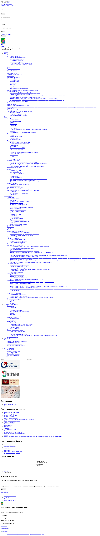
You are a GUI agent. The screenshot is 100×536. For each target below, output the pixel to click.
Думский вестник (14, 119)
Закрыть (3, 35)
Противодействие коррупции (15, 187)
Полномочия (13, 128)
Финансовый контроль (13, 273)
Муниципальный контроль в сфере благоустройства (24, 287)
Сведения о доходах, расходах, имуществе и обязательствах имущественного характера (33, 335)
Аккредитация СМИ (15, 159)
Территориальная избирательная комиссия (15, 405)
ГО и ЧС (6, 435)
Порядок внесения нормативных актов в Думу (22, 150)
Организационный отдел (16, 170)
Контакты (12, 131)
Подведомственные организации (16, 231)
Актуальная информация (13, 56)
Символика (10, 71)
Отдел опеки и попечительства (18, 224)
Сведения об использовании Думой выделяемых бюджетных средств (28, 129)
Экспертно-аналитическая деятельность (20, 325)
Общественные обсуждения (17, 242)
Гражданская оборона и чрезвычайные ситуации (20, 111)
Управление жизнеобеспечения (18, 204)
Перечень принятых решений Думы (19, 143)
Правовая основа (14, 176)
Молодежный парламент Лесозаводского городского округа (23, 190)
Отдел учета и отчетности (17, 173)
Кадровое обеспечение (13, 263)
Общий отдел (13, 215)
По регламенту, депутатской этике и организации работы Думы (27, 166)
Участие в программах (13, 238)
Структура (13, 125)
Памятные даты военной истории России (18, 105)
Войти (2, 13)
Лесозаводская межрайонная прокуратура (21, 94)
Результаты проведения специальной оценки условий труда (26, 181)
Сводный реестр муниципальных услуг (17, 341)
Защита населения (15, 112)
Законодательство (14, 318)
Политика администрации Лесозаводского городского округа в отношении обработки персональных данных (33, 436)
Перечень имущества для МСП (12, 453)
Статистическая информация (14, 293)
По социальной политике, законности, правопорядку (24, 162)
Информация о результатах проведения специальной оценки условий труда (30, 269)
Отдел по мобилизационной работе (19, 221)
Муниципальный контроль (14, 280)
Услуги (6, 339)
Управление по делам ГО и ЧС (18, 114)
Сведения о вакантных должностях (19, 265)
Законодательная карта (13, 355)
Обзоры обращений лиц (13, 354)
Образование (13, 83)
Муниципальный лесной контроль (19, 291)
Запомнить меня (6, 28)
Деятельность (10, 141)
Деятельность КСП (12, 321)
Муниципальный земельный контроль (20, 284)
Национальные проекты (13, 77)
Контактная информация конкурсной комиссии (22, 180)
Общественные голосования (14, 74)
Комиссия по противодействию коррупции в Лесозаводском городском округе (31, 262)
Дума (5, 117)
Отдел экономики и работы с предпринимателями (23, 205)
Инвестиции (7, 450)
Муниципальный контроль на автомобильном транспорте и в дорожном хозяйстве (32, 282)
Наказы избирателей (15, 139)
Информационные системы (14, 229)
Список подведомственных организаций (21, 232)
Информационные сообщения (18, 57)
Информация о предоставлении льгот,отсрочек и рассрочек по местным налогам (31, 297)
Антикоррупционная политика (18, 115)
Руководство (13, 124)
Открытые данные (12, 104)
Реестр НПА (13, 146)
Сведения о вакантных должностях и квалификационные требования (28, 179)
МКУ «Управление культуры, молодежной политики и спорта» (27, 279)
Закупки (12, 313)
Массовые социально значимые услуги (17, 347)
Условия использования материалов (13, 498)
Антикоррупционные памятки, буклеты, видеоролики (24, 251)
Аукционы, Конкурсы (9, 446)
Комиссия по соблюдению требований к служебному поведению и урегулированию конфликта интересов (38, 255)
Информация (10, 306)
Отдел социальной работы (17, 211)
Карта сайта (7, 497)
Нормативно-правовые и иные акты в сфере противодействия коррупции (29, 246)
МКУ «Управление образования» (19, 277)
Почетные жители (12, 70)
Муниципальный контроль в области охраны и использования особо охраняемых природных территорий (38, 286)
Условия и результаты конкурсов (18, 268)
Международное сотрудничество (19, 241)
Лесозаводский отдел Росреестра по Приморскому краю (25, 97)
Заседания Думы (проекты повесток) (20, 142)
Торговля (6, 448)
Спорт (11, 87)
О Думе (9, 118)
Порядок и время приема (13, 351)
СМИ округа (10, 76)
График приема (14, 138)
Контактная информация (16, 272)
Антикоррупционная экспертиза (18, 249)
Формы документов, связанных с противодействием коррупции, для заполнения (31, 252)
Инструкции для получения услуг (16, 345)
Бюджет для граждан (9, 422)
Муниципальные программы (17, 239)
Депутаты (9, 133)
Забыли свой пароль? (6, 34)
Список (12, 135)
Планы (12, 300)
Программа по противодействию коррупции (22, 248)
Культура (12, 84)
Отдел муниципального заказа (18, 210)
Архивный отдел (14, 217)
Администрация (8, 196)
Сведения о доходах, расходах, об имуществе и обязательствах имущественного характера (34, 253)
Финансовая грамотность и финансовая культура (17, 438)
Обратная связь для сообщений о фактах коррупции (24, 256)
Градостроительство (12, 102)
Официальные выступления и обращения (21, 63)
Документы (7, 338)
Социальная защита (15, 80)
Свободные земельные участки (12, 421)
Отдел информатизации (16, 218)
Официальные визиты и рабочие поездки (21, 64)
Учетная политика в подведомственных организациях (24, 234)
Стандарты (13, 320)
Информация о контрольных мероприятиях (21, 324)
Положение (13, 191)
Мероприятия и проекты (16, 62)
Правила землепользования (11, 418)
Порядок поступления (16, 177)
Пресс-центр (13, 212)
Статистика (13, 157)
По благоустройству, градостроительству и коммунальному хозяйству (28, 163)
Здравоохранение (14, 81)
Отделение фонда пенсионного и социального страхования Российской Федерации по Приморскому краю (38, 95)
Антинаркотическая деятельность (19, 88)
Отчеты (12, 156)
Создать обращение (12, 352)
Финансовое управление (16, 203)
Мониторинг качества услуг (14, 344)
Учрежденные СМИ (12, 236)
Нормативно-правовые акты (17, 331)
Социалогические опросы (17, 59)
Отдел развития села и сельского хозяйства (21, 207)
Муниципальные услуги (13, 342)
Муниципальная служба (13, 174)
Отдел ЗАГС (13, 222)
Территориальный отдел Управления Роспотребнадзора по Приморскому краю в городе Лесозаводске (37, 100)
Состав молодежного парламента (19, 193)
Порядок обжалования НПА (17, 148)
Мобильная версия (6, 44)
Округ (5, 53)
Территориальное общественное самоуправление (20, 110)
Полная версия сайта (6, 4)
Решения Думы (14, 145)
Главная (6, 52)
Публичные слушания (16, 153)
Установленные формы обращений (19, 184)
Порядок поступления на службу (19, 266)
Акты (11, 301)
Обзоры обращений (15, 186)
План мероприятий (15, 332)
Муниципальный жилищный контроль (20, 283)
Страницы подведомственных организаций (21, 235)
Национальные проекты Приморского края (18, 189)
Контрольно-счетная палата (11, 304)
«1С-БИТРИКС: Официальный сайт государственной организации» (25, 534)
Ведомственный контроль (14, 299)
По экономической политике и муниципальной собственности (27, 165)
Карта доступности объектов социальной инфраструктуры (22, 90)
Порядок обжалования (16, 310)
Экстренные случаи (12, 73)
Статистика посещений (10, 500)
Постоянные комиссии (13, 160)
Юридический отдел (15, 172)
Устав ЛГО (13, 122)
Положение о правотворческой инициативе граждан (24, 152)
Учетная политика (15, 328)
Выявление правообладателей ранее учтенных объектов (19, 419)
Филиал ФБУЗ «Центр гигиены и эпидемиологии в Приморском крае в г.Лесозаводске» (33, 98)
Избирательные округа (16, 136)
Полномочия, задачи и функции (15, 225)
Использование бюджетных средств (19, 296)
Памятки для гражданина (17, 60)
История (9, 67)
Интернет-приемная (9, 348)
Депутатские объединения (14, 167)
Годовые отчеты (14, 327)
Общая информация (15, 121)
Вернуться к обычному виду (8, 5)
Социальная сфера (12, 78)
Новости (9, 54)
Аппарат (9, 169)
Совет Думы (13, 126)
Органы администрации (13, 198)
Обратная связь (5, 528)
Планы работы (14, 155)
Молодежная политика (16, 86)
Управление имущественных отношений (21, 201)
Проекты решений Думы (16, 149)
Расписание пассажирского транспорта (17, 101)
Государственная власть (13, 91)
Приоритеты (10, 227)
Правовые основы (12, 317)
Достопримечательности (13, 69)
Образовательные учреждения (18, 270)
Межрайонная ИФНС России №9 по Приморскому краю (25, 93)
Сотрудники (13, 308)
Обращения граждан (12, 183)
